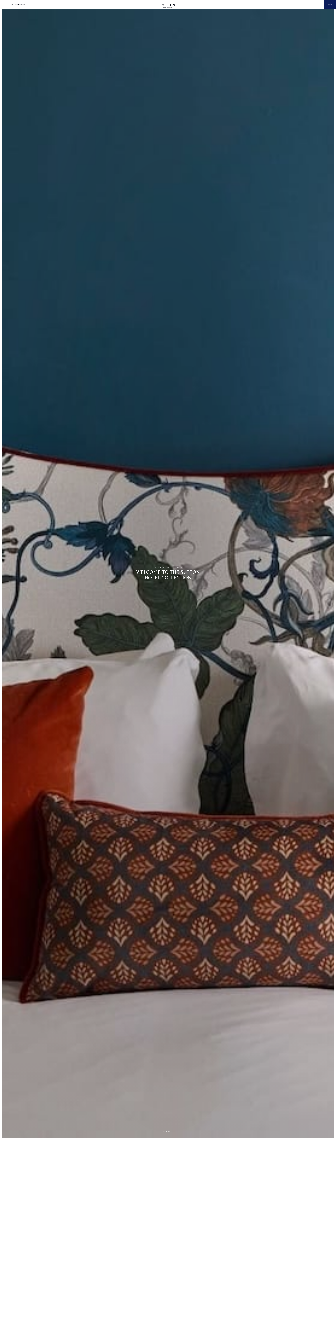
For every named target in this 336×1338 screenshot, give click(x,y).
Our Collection (18, 5)
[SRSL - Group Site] (168, 5)
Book (330, 5)
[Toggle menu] (4, 4)
